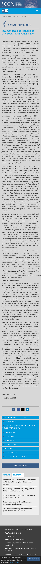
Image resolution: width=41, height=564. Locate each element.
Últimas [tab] (6, 475)
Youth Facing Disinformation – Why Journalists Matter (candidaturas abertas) (19, 489)
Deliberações (13, 16)
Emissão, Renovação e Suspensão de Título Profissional (18, 427)
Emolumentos (11, 432)
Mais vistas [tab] (17, 475)
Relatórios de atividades (16, 457)
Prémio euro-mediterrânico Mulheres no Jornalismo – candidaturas (17, 503)
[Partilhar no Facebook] (18, 409)
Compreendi (34, 559)
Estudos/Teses (11, 453)
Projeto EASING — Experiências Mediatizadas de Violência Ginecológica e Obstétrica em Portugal (19, 482)
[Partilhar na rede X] (22, 409)
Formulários (10, 436)
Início (3, 16)
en (3, 11)
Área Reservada (20, 466)
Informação (10, 440)
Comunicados (25, 16)
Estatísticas (10, 448)
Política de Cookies (14, 562)
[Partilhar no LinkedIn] (27, 409)
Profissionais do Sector (15, 417)
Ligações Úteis (11, 444)
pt (7, 11)
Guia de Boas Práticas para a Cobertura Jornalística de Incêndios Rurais (17, 509)
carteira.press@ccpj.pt (18, 539)
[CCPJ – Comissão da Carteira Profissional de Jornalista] (12, 4)
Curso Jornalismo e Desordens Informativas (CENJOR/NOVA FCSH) (19, 496)
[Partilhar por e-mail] (13, 409)
